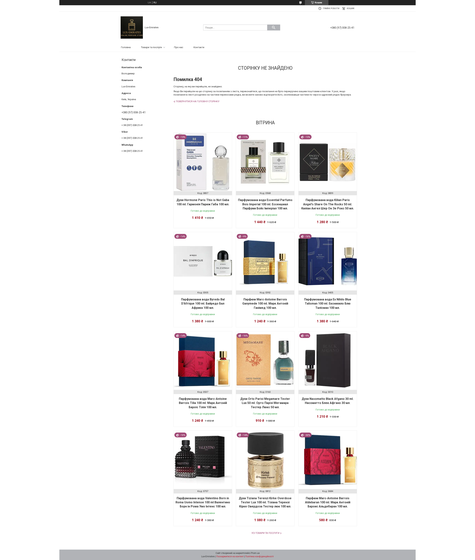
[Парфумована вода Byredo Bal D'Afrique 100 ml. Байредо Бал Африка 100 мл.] (203, 261)
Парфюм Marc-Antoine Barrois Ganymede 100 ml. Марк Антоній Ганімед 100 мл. (265, 304)
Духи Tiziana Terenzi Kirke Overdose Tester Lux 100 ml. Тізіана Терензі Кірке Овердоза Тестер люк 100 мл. (265, 502)
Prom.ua (255, 553)
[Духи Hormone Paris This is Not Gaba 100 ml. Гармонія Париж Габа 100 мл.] (203, 162)
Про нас (178, 47)
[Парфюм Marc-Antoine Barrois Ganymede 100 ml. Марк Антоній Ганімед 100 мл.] (265, 261)
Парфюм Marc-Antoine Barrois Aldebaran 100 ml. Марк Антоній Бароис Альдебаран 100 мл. (327, 502)
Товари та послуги (151, 47)
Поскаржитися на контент (230, 556)
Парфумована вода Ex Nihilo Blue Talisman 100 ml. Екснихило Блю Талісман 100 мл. (327, 304)
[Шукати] (273, 27)
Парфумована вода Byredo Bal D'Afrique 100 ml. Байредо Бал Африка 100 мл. (203, 304)
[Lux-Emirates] (132, 27)
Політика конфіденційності (259, 556)
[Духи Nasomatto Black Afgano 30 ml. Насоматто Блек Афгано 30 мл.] (328, 360)
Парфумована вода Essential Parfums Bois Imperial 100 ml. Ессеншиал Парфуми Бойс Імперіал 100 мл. (265, 204)
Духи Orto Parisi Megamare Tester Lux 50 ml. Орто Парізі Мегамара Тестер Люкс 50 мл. (265, 403)
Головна (126, 47)
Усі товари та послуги (265, 533)
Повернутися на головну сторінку (197, 101)
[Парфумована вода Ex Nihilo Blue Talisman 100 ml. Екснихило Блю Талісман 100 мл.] (328, 261)
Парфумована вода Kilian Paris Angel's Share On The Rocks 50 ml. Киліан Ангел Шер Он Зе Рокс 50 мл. (327, 204)
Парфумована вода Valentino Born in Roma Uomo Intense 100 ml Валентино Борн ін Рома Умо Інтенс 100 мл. (203, 502)
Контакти (199, 47)
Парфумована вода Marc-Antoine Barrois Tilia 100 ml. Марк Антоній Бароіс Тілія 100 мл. (203, 403)
